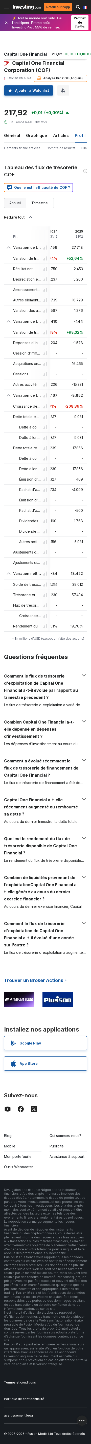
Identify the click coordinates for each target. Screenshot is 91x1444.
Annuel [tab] (15, 203)
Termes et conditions (20, 1382)
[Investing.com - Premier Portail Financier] (27, 7)
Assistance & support (67, 1156)
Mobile (9, 1146)
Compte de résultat (61, 148)
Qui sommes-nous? (65, 1135)
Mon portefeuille (18, 1156)
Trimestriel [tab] (40, 203)
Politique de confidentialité (24, 1399)
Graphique (36, 135)
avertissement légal (19, 1415)
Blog (8, 1135)
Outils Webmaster (18, 1167)
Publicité (57, 1146)
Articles (61, 135)
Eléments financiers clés (22, 148)
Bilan (84, 148)
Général (12, 135)
